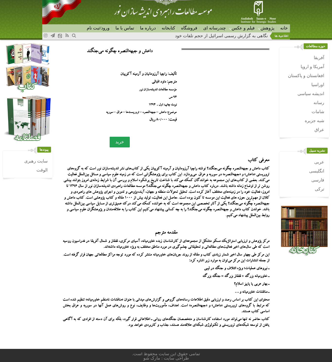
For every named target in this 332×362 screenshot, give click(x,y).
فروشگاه (189, 28)
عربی (319, 162)
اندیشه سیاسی (310, 93)
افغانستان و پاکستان (306, 75)
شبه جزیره (314, 120)
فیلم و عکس (243, 28)
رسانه (319, 102)
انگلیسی (316, 171)
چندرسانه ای (214, 28)
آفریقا (319, 57)
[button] (120, 142)
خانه (284, 28)
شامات (318, 111)
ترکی (319, 189)
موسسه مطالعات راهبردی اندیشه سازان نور (163, 14)
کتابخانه (168, 28)
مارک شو (152, 358)
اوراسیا (317, 84)
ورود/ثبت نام (98, 28)
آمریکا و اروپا (312, 66)
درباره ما (148, 28)
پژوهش (267, 28)
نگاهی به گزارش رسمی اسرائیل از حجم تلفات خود (221, 35)
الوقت (42, 170)
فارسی (317, 180)
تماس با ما (124, 28)
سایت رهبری (36, 161)
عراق (319, 129)
